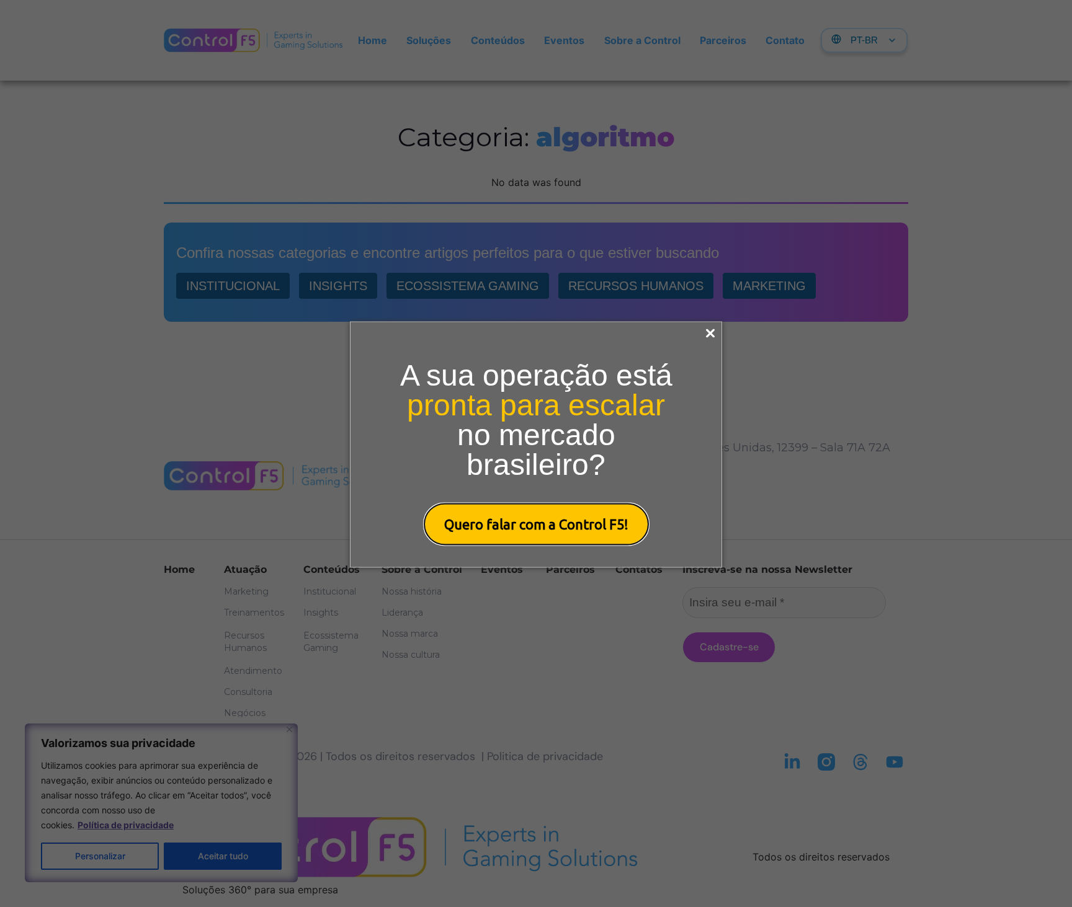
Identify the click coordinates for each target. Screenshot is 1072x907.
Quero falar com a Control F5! (536, 523)
